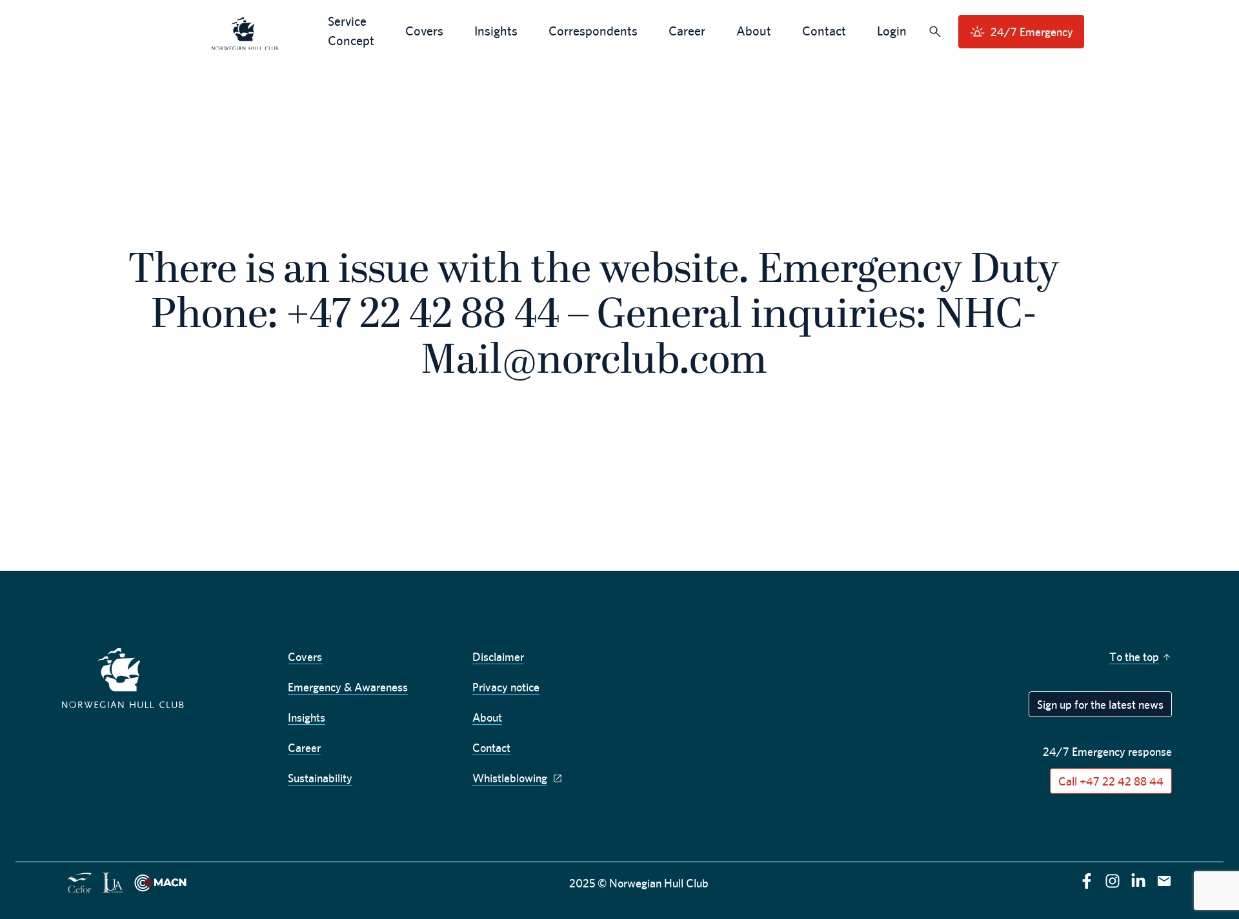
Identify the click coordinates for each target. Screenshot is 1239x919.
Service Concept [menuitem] (351, 31)
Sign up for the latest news (1100, 704)
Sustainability (320, 778)
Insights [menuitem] (496, 30)
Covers (305, 657)
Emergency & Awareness (348, 687)
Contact (491, 748)
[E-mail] (1164, 881)
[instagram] (1112, 881)
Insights (306, 717)
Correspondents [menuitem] (593, 30)
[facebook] (1086, 881)
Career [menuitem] (687, 30)
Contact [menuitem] (824, 30)
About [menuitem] (753, 30)
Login (892, 30)
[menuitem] (245, 32)
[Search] (935, 31)
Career (304, 748)
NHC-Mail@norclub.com (729, 339)
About (487, 717)
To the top (1134, 657)
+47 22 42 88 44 (423, 316)
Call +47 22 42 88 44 (1110, 781)
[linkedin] (1138, 881)
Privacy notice (505, 687)
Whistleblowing (509, 778)
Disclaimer (498, 657)
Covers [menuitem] (424, 30)
